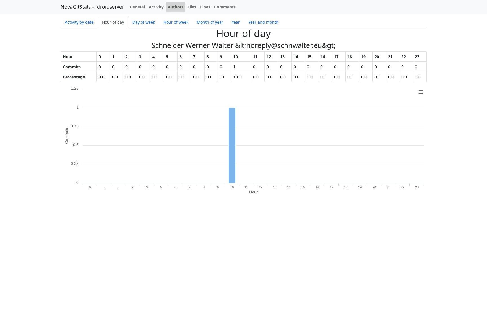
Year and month (263, 22)
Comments (225, 7)
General (137, 7)
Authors (175, 7)
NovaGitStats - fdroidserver (92, 6)
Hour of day (113, 22)
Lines (205, 7)
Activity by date (79, 22)
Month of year (210, 22)
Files (191, 7)
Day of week (143, 22)
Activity (156, 7)
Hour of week (175, 22)
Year (236, 22)
